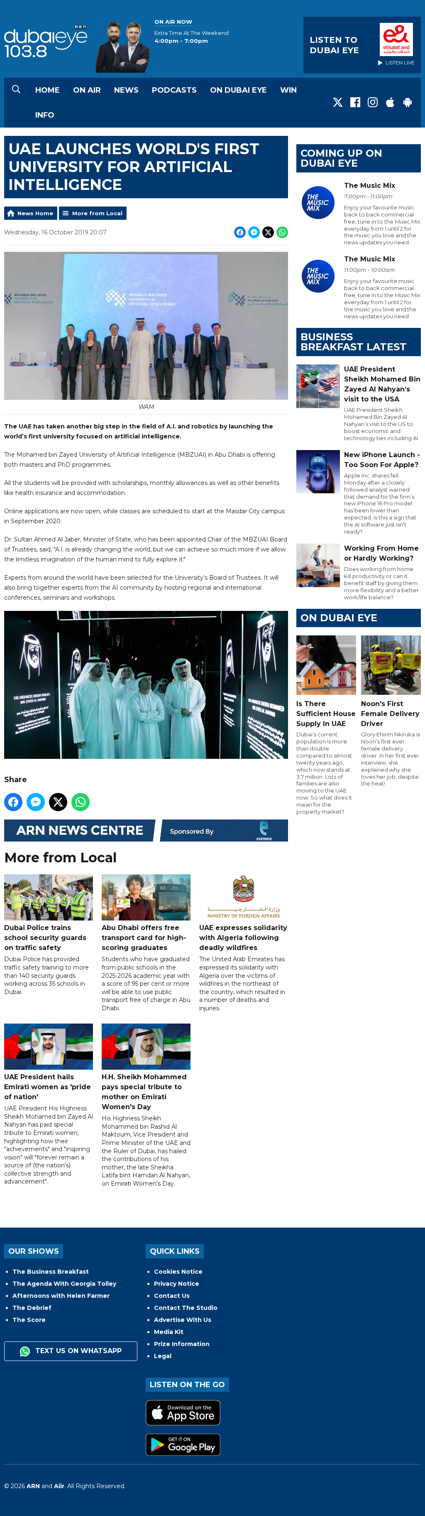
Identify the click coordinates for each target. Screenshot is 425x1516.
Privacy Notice (176, 1283)
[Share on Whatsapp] (282, 232)
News (126, 90)
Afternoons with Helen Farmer (61, 1295)
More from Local (97, 213)
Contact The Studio (185, 1308)
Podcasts (174, 90)
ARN (33, 1486)
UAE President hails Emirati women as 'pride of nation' (47, 1087)
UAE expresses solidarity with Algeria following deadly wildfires (243, 938)
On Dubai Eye (238, 90)
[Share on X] (268, 232)
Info (44, 115)
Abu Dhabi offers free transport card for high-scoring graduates (144, 938)
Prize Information (182, 1344)
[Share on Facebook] (240, 232)
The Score (29, 1320)
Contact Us (172, 1295)
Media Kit (168, 1332)
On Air (87, 90)
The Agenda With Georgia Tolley (64, 1283)
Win (288, 90)
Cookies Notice (178, 1271)
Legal (162, 1356)
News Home (35, 213)
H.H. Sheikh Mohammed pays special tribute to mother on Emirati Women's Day (144, 1092)
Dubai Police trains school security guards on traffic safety (45, 938)
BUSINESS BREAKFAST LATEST (353, 342)
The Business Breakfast (50, 1271)
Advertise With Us (182, 1320)
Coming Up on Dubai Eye (341, 158)
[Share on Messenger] (254, 232)
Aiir (59, 1486)
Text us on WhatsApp (77, 1351)
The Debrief (31, 1308)
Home (47, 90)
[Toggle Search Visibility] (16, 90)
